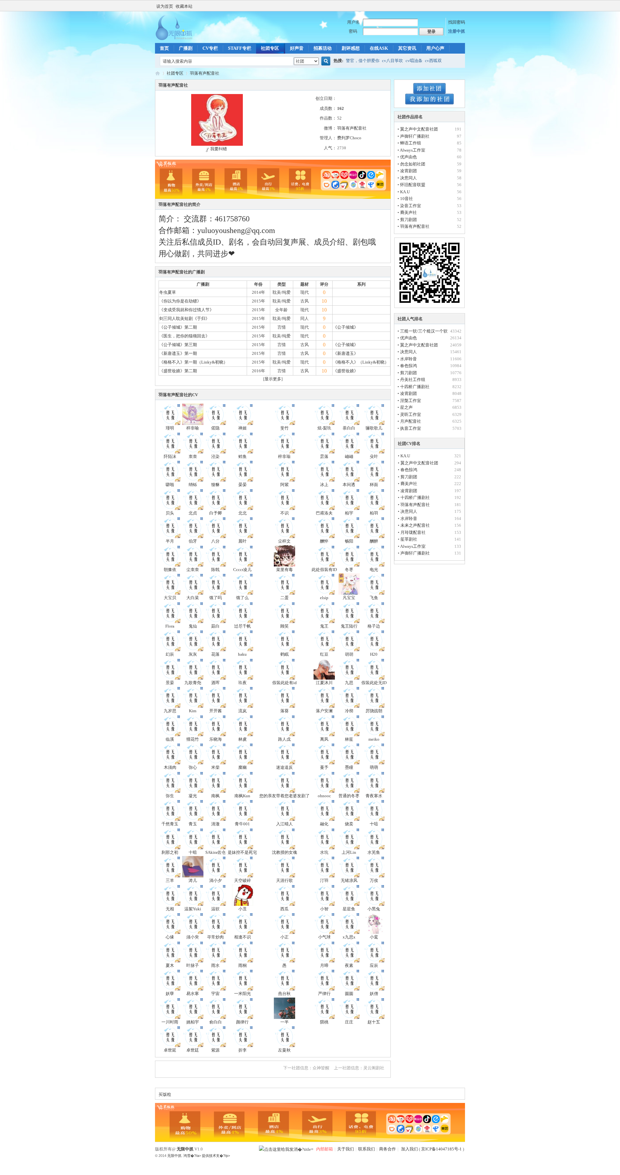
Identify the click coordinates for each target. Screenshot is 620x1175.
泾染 (215, 456)
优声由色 (408, 156)
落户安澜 (324, 710)
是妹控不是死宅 (242, 852)
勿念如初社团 (412, 164)
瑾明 (170, 428)
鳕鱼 (242, 456)
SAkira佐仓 (215, 852)
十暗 (193, 852)
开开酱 (215, 710)
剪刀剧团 (408, 219)
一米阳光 (242, 993)
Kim (192, 710)
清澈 (215, 823)
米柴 (215, 767)
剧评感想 (351, 48)
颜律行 (242, 1022)
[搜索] (325, 61)
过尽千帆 (242, 626)
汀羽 (324, 880)
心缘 (170, 937)
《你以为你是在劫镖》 (180, 301)
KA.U (405, 191)
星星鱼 (349, 908)
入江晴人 (284, 823)
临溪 (170, 739)
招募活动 (323, 48)
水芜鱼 (373, 852)
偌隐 (215, 428)
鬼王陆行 (349, 626)
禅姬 (242, 428)
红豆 (324, 654)
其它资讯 (407, 48)
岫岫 (349, 456)
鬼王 (324, 626)
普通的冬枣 (348, 795)
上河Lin (349, 852)
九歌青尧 (192, 682)
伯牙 (193, 541)
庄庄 (349, 1022)
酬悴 (324, 541)
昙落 (324, 456)
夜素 (349, 965)
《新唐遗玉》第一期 (178, 353)
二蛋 (284, 597)
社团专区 (270, 48)
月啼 (324, 965)
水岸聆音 (408, 358)
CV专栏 (210, 48)
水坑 (324, 852)
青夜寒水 (374, 795)
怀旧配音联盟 (412, 184)
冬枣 (349, 569)
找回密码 (456, 22)
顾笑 (284, 626)
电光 (374, 569)
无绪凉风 (349, 880)
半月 (170, 541)
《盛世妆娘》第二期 (178, 370)
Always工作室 (412, 150)
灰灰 (193, 654)
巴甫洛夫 (324, 513)
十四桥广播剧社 (414, 386)
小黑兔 (373, 908)
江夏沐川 (324, 682)
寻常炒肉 (215, 937)
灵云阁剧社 (373, 1067)
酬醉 (374, 541)
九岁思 (170, 710)
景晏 (170, 682)
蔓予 (324, 767)
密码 (353, 31)
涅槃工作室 (410, 400)
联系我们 (366, 1149)
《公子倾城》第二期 (178, 327)
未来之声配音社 (415, 525)
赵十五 (373, 1022)
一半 (284, 1022)
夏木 (170, 965)
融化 (324, 823)
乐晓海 (215, 739)
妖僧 (374, 993)
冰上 (324, 484)
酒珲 (215, 682)
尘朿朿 (192, 569)
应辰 (374, 965)
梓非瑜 (284, 456)
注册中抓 (456, 31)
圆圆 (349, 993)
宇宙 (215, 993)
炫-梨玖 (324, 428)
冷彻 (349, 710)
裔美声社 (408, 212)
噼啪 (170, 484)
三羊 (170, 880)
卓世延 (170, 1050)
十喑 (374, 823)
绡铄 (193, 484)
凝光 (193, 795)
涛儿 (193, 880)
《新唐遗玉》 (345, 353)
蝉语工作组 (410, 143)
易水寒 (192, 993)
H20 (373, 654)
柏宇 (349, 513)
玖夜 (242, 682)
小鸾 (374, 937)
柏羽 (374, 513)
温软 (215, 908)
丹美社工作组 (412, 379)
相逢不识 (242, 937)
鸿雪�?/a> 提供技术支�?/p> (206, 1156)
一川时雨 (169, 1022)
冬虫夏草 (167, 292)
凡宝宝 (349, 597)
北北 (242, 513)
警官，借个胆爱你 (362, 60)
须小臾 (192, 937)
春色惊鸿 (408, 365)
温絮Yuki (192, 908)
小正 (284, 937)
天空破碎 (242, 880)
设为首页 (164, 6)
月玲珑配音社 (413, 532)
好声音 (297, 48)
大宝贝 (170, 597)
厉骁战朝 (374, 710)
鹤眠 (284, 654)
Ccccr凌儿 (242, 569)
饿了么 (242, 597)
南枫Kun (242, 795)
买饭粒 (165, 1094)
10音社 (406, 198)
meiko (373, 739)
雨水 (215, 965)
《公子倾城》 (345, 327)
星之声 (406, 407)
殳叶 (374, 456)
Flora (169, 626)
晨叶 (242, 541)
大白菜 (192, 597)
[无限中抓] (179, 39)
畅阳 (349, 541)
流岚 (242, 710)
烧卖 (349, 823)
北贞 (193, 513)
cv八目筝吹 (392, 60)
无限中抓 (157, 73)
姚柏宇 (192, 1022)
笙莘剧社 (408, 539)
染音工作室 (410, 205)
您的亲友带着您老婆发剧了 (284, 795)
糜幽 (242, 767)
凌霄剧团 (408, 170)
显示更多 (272, 378)
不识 (284, 513)
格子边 (373, 626)
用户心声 (435, 48)
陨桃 (324, 1022)
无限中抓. (174, 1156)
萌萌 (374, 767)
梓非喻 (192, 428)
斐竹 (284, 428)
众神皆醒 (321, 1067)
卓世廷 (192, 1050)
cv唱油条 (414, 60)
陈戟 (215, 569)
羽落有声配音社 (204, 73)
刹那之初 (169, 852)
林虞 (242, 739)
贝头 (170, 513)
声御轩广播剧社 (414, 136)
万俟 (374, 880)
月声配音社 (410, 421)
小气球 (324, 937)
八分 (215, 541)
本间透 (349, 484)
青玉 (193, 823)
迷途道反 (284, 767)
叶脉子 (192, 965)
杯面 (374, 484)
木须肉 (170, 767)
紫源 (215, 1050)
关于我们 (345, 1149)
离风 (324, 739)
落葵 (284, 710)
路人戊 (284, 739)
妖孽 (170, 993)
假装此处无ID (374, 682)
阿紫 (284, 484)
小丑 (242, 908)
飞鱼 (374, 597)
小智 (324, 908)
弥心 (193, 767)
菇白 (215, 626)
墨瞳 (349, 767)
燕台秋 (284, 993)
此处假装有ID (324, 569)
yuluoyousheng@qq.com (236, 230)
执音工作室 (410, 428)
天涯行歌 (284, 880)
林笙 (349, 739)
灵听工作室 (410, 414)
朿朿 (193, 456)
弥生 (170, 795)
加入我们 (409, 1149)
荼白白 (349, 428)
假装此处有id (284, 682)
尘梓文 (284, 541)
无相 (170, 908)
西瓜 (284, 908)
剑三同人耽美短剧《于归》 (184, 318)
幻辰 (170, 654)
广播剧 (185, 48)
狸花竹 (192, 739)
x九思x (349, 937)
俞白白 (215, 1022)
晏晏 (242, 484)
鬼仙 (193, 626)
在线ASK (379, 48)
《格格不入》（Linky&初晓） (361, 362)
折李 (242, 1050)
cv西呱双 (433, 60)
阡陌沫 (170, 456)
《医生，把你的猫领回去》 (184, 335)
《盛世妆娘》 (345, 370)
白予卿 (215, 513)
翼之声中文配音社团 (419, 129)
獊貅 (215, 484)
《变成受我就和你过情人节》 (186, 309)
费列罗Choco (349, 137)
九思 (349, 682)
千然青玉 (169, 823)
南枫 (215, 795)
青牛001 (242, 823)
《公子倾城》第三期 (178, 344)
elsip (324, 597)
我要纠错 (218, 148)
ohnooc (324, 795)
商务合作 (387, 1149)
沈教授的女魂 (284, 852)
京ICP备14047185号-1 (441, 1149)
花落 (215, 654)
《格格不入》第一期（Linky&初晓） (193, 362)
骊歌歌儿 (374, 428)
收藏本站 (184, 6)
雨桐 (242, 965)
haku (242, 654)
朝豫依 (170, 569)
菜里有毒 (284, 569)
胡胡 (349, 654)
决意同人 (408, 177)
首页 (164, 48)
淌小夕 (215, 880)
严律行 (324, 993)
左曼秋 (284, 1050)
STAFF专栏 (239, 48)
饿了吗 (215, 597)
